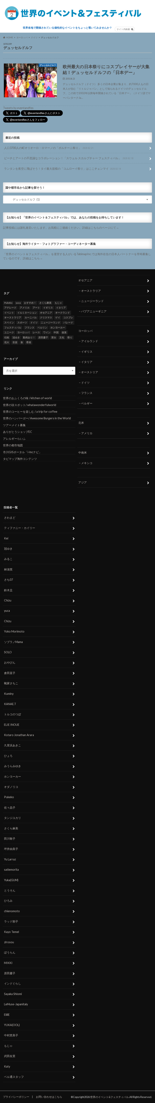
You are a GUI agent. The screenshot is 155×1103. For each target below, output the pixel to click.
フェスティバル (12, 327)
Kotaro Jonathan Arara (19, 735)
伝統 (6, 337)
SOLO (8, 652)
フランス (29, 327)
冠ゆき (16, 337)
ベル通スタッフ (14, 1076)
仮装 (64, 332)
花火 (6, 342)
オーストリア (89, 372)
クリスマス (46, 317)
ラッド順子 (11, 921)
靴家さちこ (11, 683)
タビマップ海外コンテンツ (20, 458)
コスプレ (68, 317)
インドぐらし (12, 983)
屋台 (53, 337)
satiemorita (11, 869)
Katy (7, 1066)
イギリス (48, 307)
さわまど (9, 517)
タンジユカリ (12, 817)
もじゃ (58, 302)
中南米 (82, 452)
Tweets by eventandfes (18, 108)
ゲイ (57, 317)
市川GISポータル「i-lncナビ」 (22, 452)
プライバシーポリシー (16, 1096)
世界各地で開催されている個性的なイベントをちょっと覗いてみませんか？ (67, 27)
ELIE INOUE (11, 724)
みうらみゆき (12, 766)
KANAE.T (10, 704)
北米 (81, 422)
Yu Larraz (10, 859)
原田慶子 (43, 337)
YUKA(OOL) (12, 1025)
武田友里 (9, 1056)
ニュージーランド (50, 322)
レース (36, 332)
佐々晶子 (9, 807)
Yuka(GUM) (11, 880)
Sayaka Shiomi (13, 994)
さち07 (8, 579)
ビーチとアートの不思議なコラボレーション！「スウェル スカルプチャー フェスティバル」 (68, 158)
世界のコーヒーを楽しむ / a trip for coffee (30, 411)
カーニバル (31, 317)
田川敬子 (9, 838)
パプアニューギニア (94, 311)
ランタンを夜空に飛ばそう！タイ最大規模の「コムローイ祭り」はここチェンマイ (62, 168)
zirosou (9, 942)
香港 (28, 342)
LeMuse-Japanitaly (16, 1004)
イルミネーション (27, 312)
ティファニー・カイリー (19, 528)
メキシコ (86, 463)
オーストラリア (12, 317)
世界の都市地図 (13, 445)
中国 (56, 332)
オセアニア (46, 312)
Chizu (7, 600)
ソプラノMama (13, 642)
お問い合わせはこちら (49, 1096)
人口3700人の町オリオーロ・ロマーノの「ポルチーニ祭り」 (48, 148)
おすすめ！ (30, 302)
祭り (69, 337)
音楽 (15, 342)
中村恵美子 (11, 1035)
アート (36, 307)
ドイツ (34, 322)
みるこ (8, 559)
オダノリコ (11, 786)
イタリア (61, 307)
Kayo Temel (11, 932)
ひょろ (8, 755)
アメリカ (24, 307)
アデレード (10, 307)
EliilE (7, 1014)
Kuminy (9, 693)
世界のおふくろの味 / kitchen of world (27, 398)
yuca (18, 302)
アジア (82, 482)
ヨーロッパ (23, 332)
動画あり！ (29, 337)
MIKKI (8, 963)
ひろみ (8, 900)
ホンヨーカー (57, 327)
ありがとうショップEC (17, 431)
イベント (9, 312)
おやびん (9, 662)
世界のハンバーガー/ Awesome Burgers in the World (37, 418)
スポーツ (22, 322)
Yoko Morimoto (14, 631)
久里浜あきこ (12, 745)
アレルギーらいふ (14, 438)
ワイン (46, 332)
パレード (68, 322)
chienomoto (12, 911)
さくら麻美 (45, 302)
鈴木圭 (8, 590)
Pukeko (8, 302)
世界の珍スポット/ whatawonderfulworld (29, 405)
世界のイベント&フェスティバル (109, 1097)
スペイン (9, 322)
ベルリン (42, 327)
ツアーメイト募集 (14, 425)
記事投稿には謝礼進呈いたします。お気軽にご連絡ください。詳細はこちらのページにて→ (61, 227)
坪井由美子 (11, 849)
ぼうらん (9, 952)
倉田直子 (9, 673)
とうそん (9, 890)
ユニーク (9, 332)
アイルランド (89, 341)
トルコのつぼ (12, 714)
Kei (6, 538)
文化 (61, 337)
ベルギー (86, 403)
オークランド (62, 312)
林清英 (8, 569)
